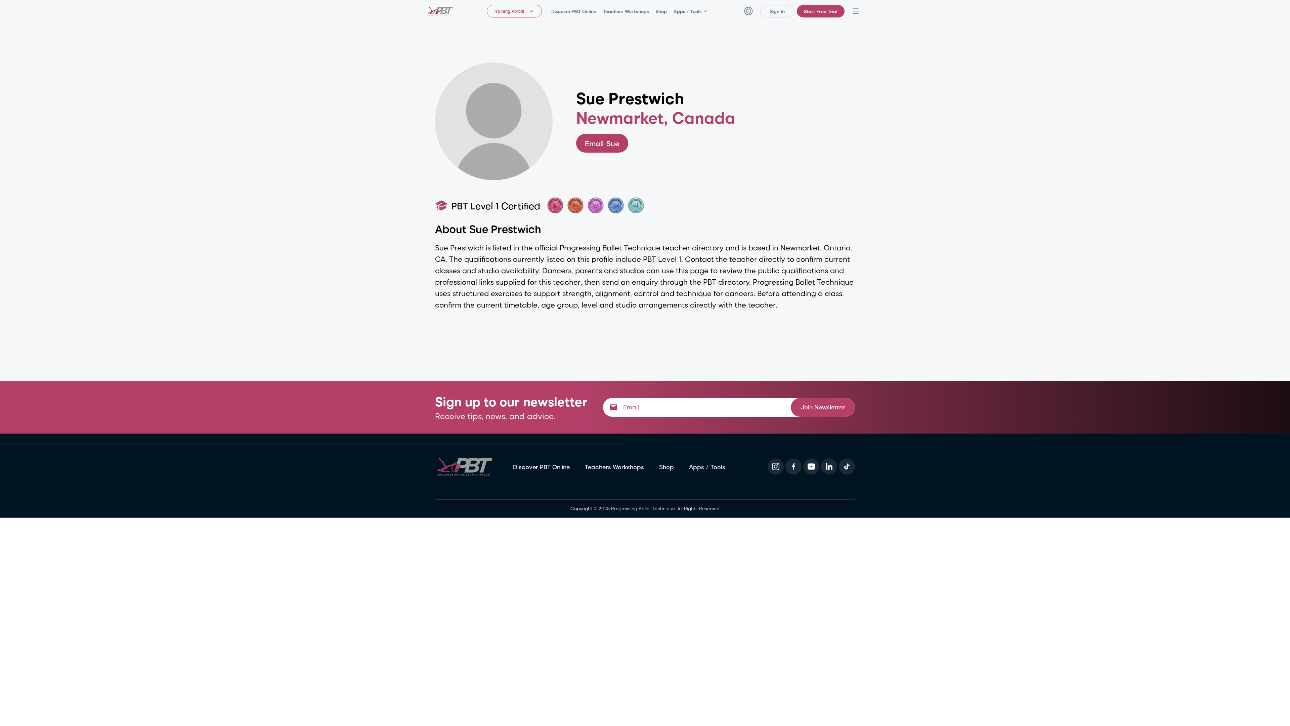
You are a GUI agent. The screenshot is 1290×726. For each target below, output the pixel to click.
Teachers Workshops (626, 11)
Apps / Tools (688, 11)
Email (602, 143)
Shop (661, 11)
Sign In (777, 11)
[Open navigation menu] (856, 11)
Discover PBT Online (573, 11)
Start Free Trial (820, 11)
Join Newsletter (823, 407)
